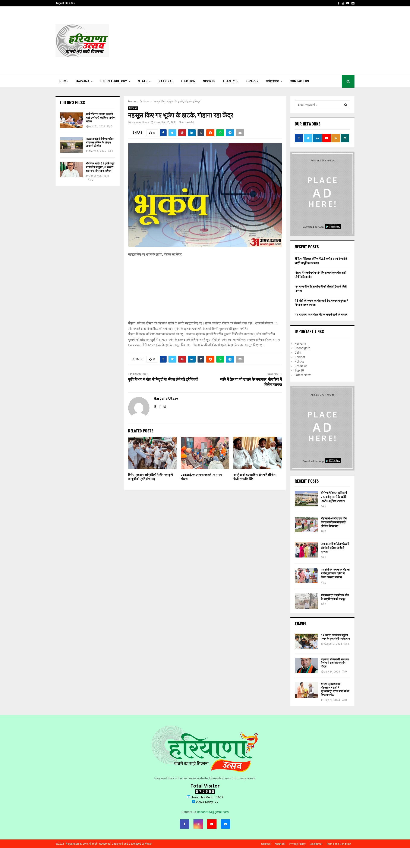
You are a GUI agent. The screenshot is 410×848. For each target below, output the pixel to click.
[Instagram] (198, 824)
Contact (266, 843)
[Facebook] (184, 824)
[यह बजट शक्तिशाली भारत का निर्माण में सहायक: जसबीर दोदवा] (306, 665)
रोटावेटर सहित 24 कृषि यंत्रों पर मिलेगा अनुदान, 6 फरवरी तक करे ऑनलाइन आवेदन (100, 167)
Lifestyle (230, 81)
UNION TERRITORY (113, 81)
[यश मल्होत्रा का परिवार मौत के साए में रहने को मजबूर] (306, 601)
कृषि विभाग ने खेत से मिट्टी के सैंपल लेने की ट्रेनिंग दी (163, 379)
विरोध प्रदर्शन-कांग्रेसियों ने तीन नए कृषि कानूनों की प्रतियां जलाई (150, 477)
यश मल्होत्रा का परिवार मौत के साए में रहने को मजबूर (321, 314)
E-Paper (252, 81)
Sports (209, 81)
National (165, 81)
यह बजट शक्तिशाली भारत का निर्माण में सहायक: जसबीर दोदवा (335, 663)
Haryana (82, 81)
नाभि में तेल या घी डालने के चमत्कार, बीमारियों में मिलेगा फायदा (250, 382)
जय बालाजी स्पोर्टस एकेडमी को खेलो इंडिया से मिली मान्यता (335, 547)
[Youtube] (212, 824)
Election (188, 81)
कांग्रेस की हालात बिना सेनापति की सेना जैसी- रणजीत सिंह (254, 477)
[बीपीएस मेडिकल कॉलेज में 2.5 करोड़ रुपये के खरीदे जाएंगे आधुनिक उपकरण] (306, 498)
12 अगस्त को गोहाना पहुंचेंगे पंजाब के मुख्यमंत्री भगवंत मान (335, 637)
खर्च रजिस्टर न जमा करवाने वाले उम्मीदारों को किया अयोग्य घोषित (100, 117)
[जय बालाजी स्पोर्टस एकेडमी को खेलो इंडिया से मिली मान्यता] (306, 549)
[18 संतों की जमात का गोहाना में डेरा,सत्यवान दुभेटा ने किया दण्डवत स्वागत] (306, 575)
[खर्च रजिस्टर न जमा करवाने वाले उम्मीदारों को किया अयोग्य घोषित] (71, 120)
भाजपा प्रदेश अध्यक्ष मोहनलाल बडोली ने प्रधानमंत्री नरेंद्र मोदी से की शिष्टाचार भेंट (335, 689)
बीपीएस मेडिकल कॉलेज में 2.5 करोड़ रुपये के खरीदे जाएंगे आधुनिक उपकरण (334, 496)
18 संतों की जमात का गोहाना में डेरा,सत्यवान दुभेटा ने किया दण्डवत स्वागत (335, 573)
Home (63, 81)
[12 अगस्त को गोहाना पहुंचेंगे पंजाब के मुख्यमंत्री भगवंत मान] (306, 641)
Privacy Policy (297, 843)
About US (280, 843)
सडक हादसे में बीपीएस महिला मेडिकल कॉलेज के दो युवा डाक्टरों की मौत (100, 142)
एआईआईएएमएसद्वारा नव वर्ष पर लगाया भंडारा (201, 477)
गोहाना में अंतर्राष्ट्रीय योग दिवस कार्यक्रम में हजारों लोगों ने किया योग (334, 522)
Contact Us (299, 81)
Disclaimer (316, 843)
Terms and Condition (339, 843)
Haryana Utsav (140, 122)
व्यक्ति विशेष (272, 81)
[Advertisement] (276, 41)
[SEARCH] (345, 104)
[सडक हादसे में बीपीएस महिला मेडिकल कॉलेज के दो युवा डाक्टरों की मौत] (71, 145)
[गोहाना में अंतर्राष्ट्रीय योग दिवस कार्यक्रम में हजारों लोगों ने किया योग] (306, 524)
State (142, 81)
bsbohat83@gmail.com (213, 812)
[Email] (225, 824)
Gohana (133, 108)
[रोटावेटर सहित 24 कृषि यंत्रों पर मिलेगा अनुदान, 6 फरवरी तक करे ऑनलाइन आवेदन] (71, 169)
